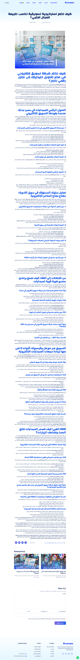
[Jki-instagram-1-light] (69, 654)
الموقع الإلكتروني (62, 611)
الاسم (28, 611)
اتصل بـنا (7, 2)
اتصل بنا (28, 2)
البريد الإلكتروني (43, 611)
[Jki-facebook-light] (72, 654)
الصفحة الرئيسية (53, 2)
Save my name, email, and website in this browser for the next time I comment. (46, 618)
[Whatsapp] (63, 654)
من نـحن (46, 2)
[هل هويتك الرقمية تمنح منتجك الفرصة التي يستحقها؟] (53, 561)
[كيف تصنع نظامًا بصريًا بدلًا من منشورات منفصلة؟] (26, 561)
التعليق (64, 593)
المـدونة (34, 2)
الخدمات (40, 2)
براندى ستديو (57, 140)
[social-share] (25, 542)
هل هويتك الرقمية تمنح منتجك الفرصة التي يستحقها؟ (53, 572)
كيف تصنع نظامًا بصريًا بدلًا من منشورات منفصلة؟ (27, 572)
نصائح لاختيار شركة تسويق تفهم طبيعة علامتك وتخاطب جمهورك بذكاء (45, 125)
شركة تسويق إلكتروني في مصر (55, 89)
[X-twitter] (66, 654)
